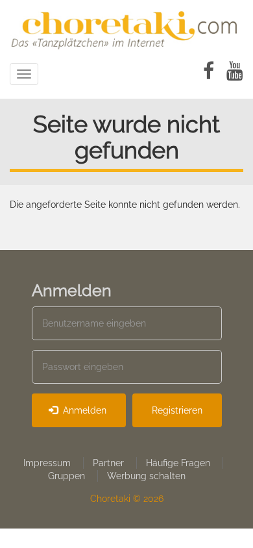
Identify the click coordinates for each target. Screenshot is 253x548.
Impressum (47, 463)
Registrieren (177, 410)
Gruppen (66, 476)
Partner (108, 463)
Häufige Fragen (178, 463)
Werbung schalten (146, 476)
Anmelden (83, 410)
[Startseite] (126, 28)
